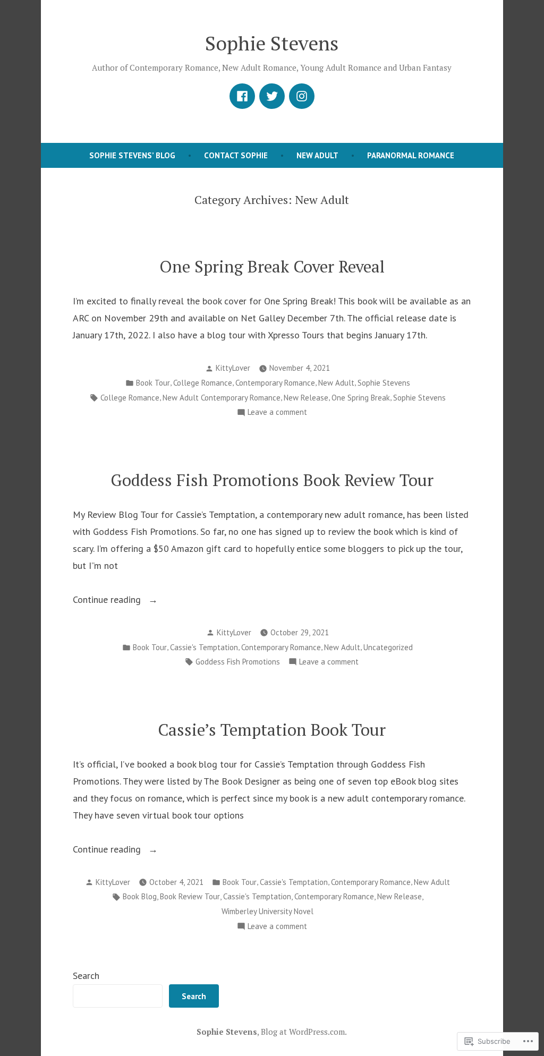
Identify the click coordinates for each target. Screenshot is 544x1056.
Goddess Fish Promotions (238, 662)
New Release (306, 398)
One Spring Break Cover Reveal (272, 266)
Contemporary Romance (275, 383)
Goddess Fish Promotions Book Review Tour (272, 480)
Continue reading (108, 600)
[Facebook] (242, 96)
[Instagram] (301, 96)
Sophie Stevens (271, 43)
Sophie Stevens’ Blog (132, 155)
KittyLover (233, 368)
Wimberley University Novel (267, 911)
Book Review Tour (190, 896)
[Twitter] (272, 96)
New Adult (317, 155)
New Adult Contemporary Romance (221, 398)
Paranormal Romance (410, 155)
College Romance (202, 383)
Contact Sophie (236, 155)
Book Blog (140, 896)
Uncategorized (388, 647)
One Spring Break (361, 398)
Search (86, 975)
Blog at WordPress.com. (304, 1031)
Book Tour (153, 383)
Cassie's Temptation (204, 647)
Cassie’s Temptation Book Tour (272, 729)
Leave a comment (277, 413)
